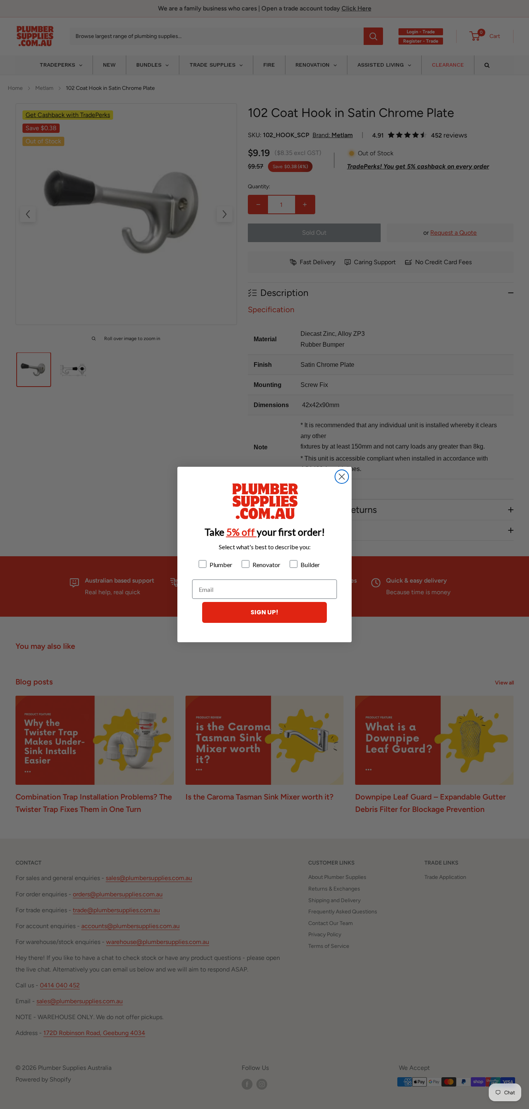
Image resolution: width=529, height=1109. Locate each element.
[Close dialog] (342, 476)
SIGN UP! (264, 612)
